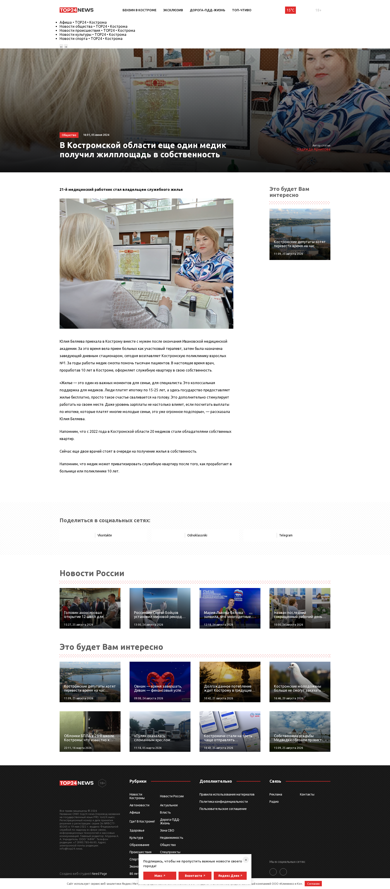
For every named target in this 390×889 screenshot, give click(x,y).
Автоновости (139, 805)
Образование (139, 845)
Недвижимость (171, 837)
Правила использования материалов (227, 794)
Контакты (307, 794)
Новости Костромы (137, 796)
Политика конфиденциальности (224, 801)
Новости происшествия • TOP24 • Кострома (97, 30)
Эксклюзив (173, 10)
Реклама (275, 794)
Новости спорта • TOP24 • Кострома (91, 38)
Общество (168, 845)
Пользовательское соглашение (223, 809)
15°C (290, 10)
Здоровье (137, 830)
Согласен (313, 883)
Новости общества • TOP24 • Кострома (94, 26)
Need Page (99, 873)
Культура (136, 837)
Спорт (134, 859)
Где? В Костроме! (142, 821)
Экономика (138, 866)
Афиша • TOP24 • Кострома (83, 22)
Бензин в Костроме (139, 10)
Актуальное (169, 805)
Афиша (135, 812)
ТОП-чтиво (241, 10)
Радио (274, 801)
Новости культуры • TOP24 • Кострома (93, 34)
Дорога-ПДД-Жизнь (207, 10)
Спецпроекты (170, 852)
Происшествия (140, 852)
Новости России (172, 796)
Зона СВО (167, 830)
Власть (165, 812)
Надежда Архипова (313, 149)
